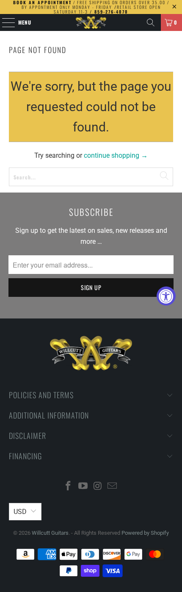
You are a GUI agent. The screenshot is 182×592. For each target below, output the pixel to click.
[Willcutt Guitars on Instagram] (98, 486)
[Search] (151, 22)
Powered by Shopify (145, 533)
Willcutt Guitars (50, 533)
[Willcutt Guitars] (91, 22)
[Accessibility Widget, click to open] (166, 296)
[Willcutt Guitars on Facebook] (68, 486)
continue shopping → (116, 155)
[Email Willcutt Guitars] (112, 486)
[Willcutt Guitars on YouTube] (83, 486)
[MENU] (4, 22)
